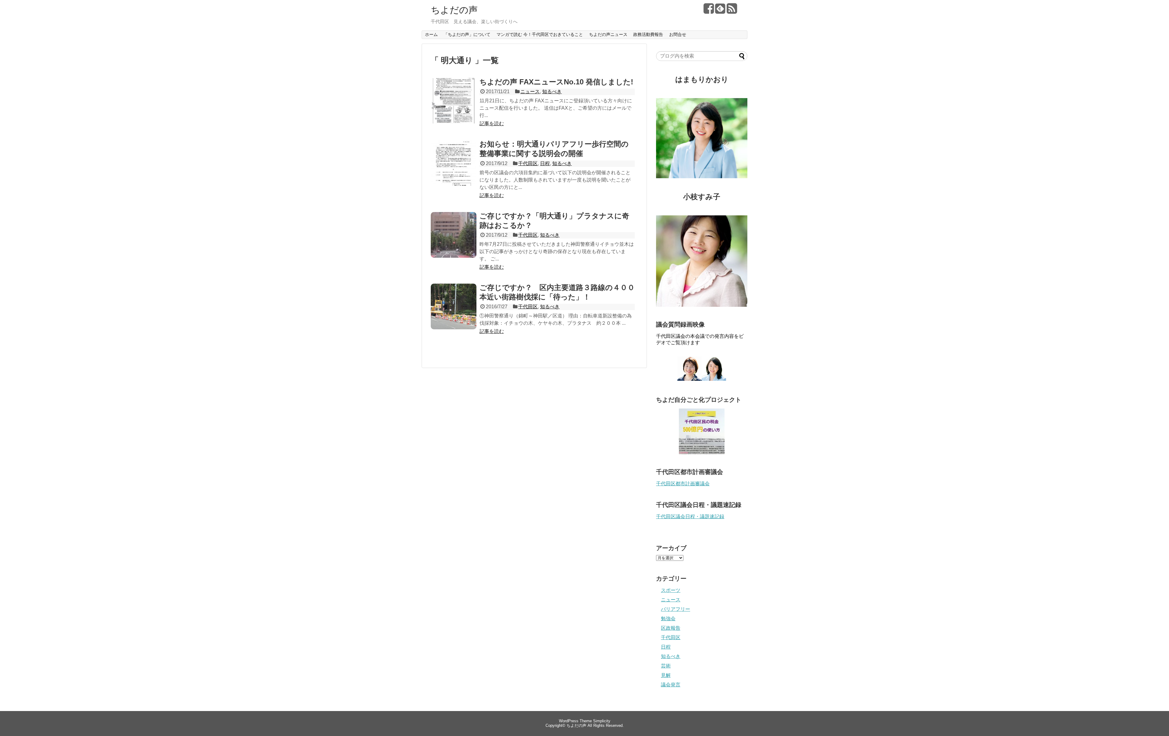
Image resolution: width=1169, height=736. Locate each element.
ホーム (431, 34)
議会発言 (670, 684)
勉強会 (668, 618)
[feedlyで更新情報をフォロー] (720, 11)
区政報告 (670, 628)
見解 (666, 675)
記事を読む (491, 123)
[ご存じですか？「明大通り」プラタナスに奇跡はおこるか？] (453, 241)
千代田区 (528, 163)
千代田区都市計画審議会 (683, 483)
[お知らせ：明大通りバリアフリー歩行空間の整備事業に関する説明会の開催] (453, 169)
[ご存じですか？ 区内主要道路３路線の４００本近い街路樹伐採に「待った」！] (453, 313)
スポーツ (670, 590)
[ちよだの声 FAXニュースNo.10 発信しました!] (453, 107)
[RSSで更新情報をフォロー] (732, 11)
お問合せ (677, 34)
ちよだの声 (454, 10)
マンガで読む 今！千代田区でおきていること (540, 34)
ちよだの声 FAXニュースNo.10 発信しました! (556, 82)
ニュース (530, 91)
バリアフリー (675, 609)
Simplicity (601, 721)
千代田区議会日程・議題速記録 (690, 516)
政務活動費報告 (648, 34)
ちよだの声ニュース (608, 34)
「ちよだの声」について (467, 34)
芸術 (666, 665)
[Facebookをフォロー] (709, 11)
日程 (545, 163)
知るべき (552, 91)
